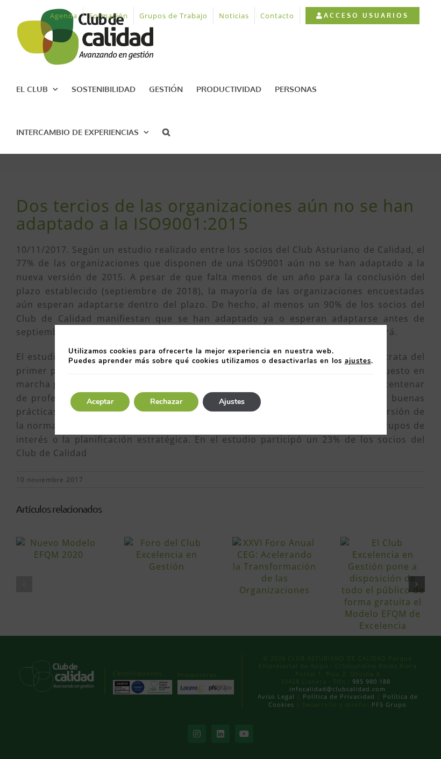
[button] (166, 131)
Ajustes (232, 401)
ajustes (358, 361)
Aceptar (100, 401)
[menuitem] (362, 15)
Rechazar (166, 401)
